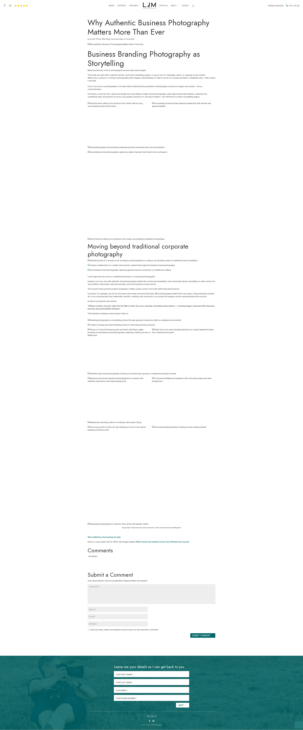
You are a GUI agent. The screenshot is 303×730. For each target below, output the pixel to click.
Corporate (115, 39)
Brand (111, 6)
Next (181, 705)
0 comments (129, 39)
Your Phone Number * (126, 698)
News (121, 39)
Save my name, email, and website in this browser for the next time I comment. (124, 630)
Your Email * (122, 690)
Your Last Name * (124, 682)
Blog (108, 39)
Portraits (121, 6)
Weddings (133, 6)
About (173, 6)
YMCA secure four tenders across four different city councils (162, 542)
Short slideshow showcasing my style (104, 537)
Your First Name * (124, 674)
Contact (185, 6)
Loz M (92, 39)
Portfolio (163, 6)
